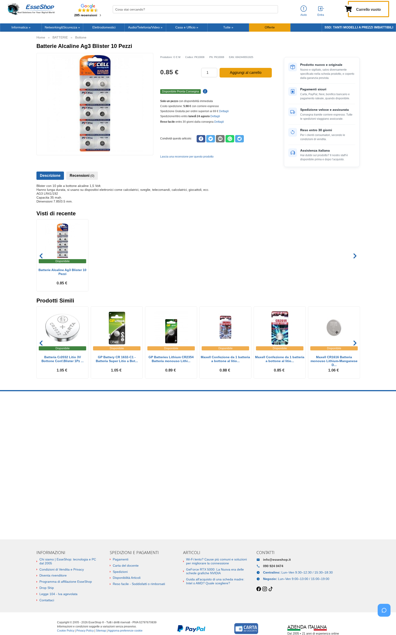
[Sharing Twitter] (210, 138)
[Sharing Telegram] (239, 138)
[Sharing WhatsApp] (230, 138)
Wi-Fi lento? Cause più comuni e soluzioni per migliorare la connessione (216, 561)
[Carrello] (348, 8)
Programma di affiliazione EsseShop (65, 581)
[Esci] (321, 9)
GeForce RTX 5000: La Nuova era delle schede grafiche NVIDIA (215, 571)
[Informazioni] (304, 9)
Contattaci (46, 600)
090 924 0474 (273, 566)
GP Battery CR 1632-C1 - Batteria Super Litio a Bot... (117, 359)
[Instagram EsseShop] (264, 589)
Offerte (270, 27)
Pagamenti (120, 559)
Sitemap (101, 630)
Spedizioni (120, 572)
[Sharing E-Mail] (220, 138)
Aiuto (303, 15)
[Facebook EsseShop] (258, 589)
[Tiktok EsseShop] (270, 589)
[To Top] (385, 624)
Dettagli (224, 111)
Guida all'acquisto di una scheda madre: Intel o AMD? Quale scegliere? (215, 581)
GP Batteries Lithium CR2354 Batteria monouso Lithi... (171, 359)
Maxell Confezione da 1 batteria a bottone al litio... (225, 359)
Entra (320, 15)
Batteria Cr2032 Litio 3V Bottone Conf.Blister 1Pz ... (62, 359)
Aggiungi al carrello (245, 73)
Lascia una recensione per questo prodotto (187, 156)
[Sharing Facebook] (201, 138)
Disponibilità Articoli (126, 578)
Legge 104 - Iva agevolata (58, 594)
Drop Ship (46, 588)
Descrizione (50, 175)
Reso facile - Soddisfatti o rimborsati (139, 584)
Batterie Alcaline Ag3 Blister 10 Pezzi (62, 272)
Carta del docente (126, 565)
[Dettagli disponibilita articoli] (204, 91)
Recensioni (82, 175)
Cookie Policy (65, 630)
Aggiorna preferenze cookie (125, 630)
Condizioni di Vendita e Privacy (61, 569)
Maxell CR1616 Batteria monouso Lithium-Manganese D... (334, 361)
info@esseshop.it (277, 559)
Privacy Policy (85, 630)
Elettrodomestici (104, 27)
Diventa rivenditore (53, 575)
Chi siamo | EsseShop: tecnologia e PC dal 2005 (67, 561)
